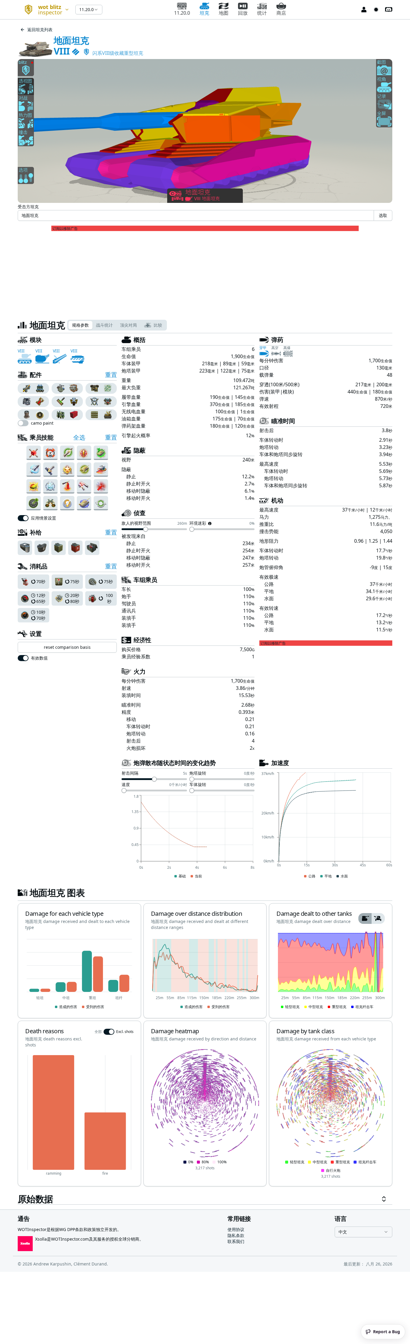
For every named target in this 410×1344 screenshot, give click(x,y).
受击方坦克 (28, 206)
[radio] (25, 388)
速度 (126, 784)
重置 (111, 375)
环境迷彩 (197, 523)
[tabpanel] (205, 770)
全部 (98, 1031)
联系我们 (236, 1241)
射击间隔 (130, 773)
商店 (281, 13)
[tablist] (117, 325)
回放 (243, 13)
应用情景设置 (43, 518)
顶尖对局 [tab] (128, 325)
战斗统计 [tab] (104, 325)
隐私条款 (236, 1235)
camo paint (42, 423)
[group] (33, 388)
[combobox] (44, 9)
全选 (79, 437)
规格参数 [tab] (80, 325)
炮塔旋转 (197, 773)
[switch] (23, 423)
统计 (262, 13)
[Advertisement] (205, 273)
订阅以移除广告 (65, 228)
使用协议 (236, 1229)
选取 (383, 215)
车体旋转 (197, 784)
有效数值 (39, 658)
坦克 (204, 13)
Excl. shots (125, 1031)
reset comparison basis (67, 647)
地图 (223, 13)
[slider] (145, 529)
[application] (188, 837)
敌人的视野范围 (136, 523)
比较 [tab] (158, 325)
